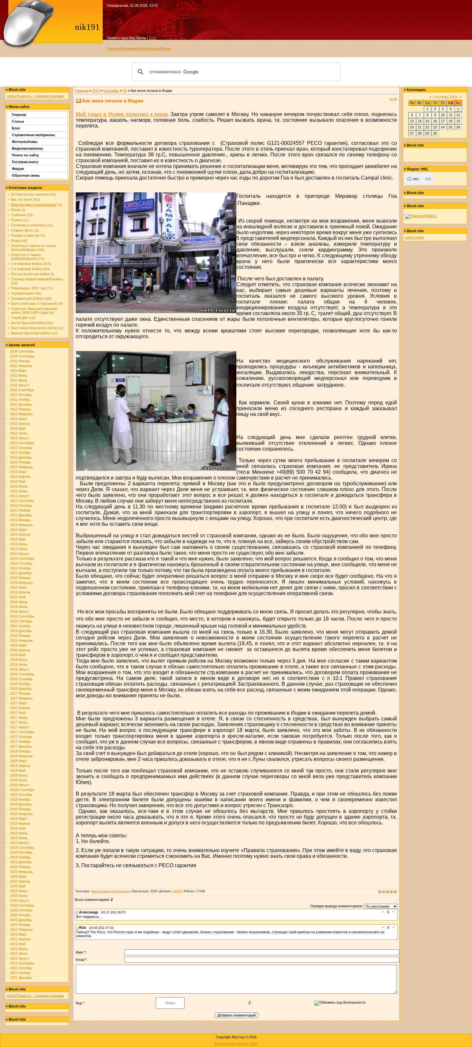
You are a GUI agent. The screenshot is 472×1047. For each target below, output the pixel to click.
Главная (113, 48)
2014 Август (20, 554)
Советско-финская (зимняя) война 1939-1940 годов (34, 310)
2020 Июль (19, 896)
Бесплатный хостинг (231, 1043)
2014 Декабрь (21, 573)
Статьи (18, 121)
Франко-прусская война (30, 333)
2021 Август (20, 958)
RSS (152, 38)
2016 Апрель (20, 650)
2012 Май (17, 428)
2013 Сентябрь (22, 501)
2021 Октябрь (21, 968)
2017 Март (18, 703)
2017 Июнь (19, 717)
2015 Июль (19, 607)
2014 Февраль (21, 525)
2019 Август (20, 843)
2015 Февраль (21, 583)
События (18, 215)
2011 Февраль (21, 366)
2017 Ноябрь (20, 741)
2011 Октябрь (21, 395)
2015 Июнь (19, 602)
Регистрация (149, 48)
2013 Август (20, 496)
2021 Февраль (21, 929)
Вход (166, 48)
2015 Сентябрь (22, 616)
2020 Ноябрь (20, 915)
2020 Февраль (21, 872)
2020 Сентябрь (22, 905)
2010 (96, 90)
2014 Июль (19, 549)
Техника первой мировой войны (37, 279)
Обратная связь (26, 175)
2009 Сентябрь (22, 351)
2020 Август (20, 900)
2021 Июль (19, 953)
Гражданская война (26, 298)
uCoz (253, 1043)
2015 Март (18, 587)
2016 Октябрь (21, 679)
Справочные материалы (33, 135)
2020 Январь (20, 867)
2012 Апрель (20, 424)
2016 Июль (19, 664)
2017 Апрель (20, 708)
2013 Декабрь (21, 515)
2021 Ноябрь (20, 973)
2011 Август (19, 385)
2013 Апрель (20, 477)
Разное (16, 220)
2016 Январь (20, 636)
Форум (18, 169)
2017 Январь (20, 693)
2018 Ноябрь (20, 799)
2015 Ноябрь (20, 626)
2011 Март (18, 371)
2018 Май (17, 770)
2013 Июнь (19, 486)
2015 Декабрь (21, 631)
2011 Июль (18, 380)
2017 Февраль (21, 698)
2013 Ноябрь (20, 510)
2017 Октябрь (21, 737)
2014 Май (17, 539)
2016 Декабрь (21, 689)
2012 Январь (20, 409)
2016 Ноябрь (20, 684)
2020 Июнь (19, 891)
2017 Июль (19, 722)
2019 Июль (19, 838)
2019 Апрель (20, 823)
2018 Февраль (21, 756)
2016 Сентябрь (22, 674)
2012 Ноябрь (20, 452)
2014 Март (18, 530)
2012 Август (20, 438)
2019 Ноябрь (20, 857)
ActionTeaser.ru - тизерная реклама (35, 96)
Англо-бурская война (28, 323)
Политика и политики (28, 225)
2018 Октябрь (21, 794)
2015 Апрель (20, 592)
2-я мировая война (26, 269)
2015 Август (20, 611)
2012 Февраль (21, 414)
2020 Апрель (20, 881)
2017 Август (20, 727)
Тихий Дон (19, 318)
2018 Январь (20, 751)
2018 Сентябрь (22, 790)
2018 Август (20, 785)
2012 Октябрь (21, 448)
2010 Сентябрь (22, 356)
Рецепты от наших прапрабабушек (26, 256)
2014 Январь (20, 520)
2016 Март (18, 645)
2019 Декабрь (21, 862)
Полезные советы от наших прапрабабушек (33, 247)
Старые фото (22, 230)
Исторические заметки (29, 194)
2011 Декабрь (21, 404)
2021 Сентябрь (22, 963)
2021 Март (18, 934)
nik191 (177, 891)
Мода (15, 240)
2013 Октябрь (21, 505)
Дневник (129, 48)
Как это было (21, 199)
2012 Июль (19, 433)
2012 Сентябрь (22, 443)
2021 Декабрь (21, 978)
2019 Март (18, 819)
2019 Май (17, 828)
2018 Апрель (20, 766)
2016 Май (17, 655)
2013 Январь (20, 462)
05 (125, 90)
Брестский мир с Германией (34, 303)
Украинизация (22, 293)
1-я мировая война (26, 264)
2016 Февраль (21, 640)
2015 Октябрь (21, 621)
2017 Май (17, 713)
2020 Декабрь (21, 920)
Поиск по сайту (25, 155)
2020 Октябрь (21, 910)
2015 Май (17, 597)
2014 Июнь (19, 544)
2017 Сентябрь (22, 732)
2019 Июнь (19, 833)
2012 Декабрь (21, 457)
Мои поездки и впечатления (33, 205)
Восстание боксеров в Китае (34, 328)
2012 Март (18, 419)
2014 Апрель (20, 534)
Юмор (16, 210)
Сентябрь (111, 90)
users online (414, 237)
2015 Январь (20, 578)
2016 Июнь (19, 660)
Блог (16, 128)
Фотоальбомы (24, 142)
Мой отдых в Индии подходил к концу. (122, 114)
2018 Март (18, 761)
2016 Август (20, 669)
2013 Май (17, 481)
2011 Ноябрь (20, 399)
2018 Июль (19, 780)
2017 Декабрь (21, 746)
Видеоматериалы (27, 148)
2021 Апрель (20, 939)
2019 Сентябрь (22, 847)
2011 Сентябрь (22, 390)
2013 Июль (19, 491)
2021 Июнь (19, 949)
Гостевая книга (25, 162)
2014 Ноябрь (20, 568)
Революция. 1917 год (28, 288)
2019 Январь (20, 809)
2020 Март (18, 876)
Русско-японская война (30, 274)
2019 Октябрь (21, 852)
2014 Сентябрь (22, 558)
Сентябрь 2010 (445, 97)
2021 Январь (20, 925)
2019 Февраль (21, 814)
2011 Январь (20, 361)
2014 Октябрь (21, 563)
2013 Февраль (21, 467)
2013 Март (18, 472)
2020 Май (17, 886)
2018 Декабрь (21, 804)
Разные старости (25, 235)
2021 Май (17, 944)
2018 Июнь (19, 775)
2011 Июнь (18, 375)
